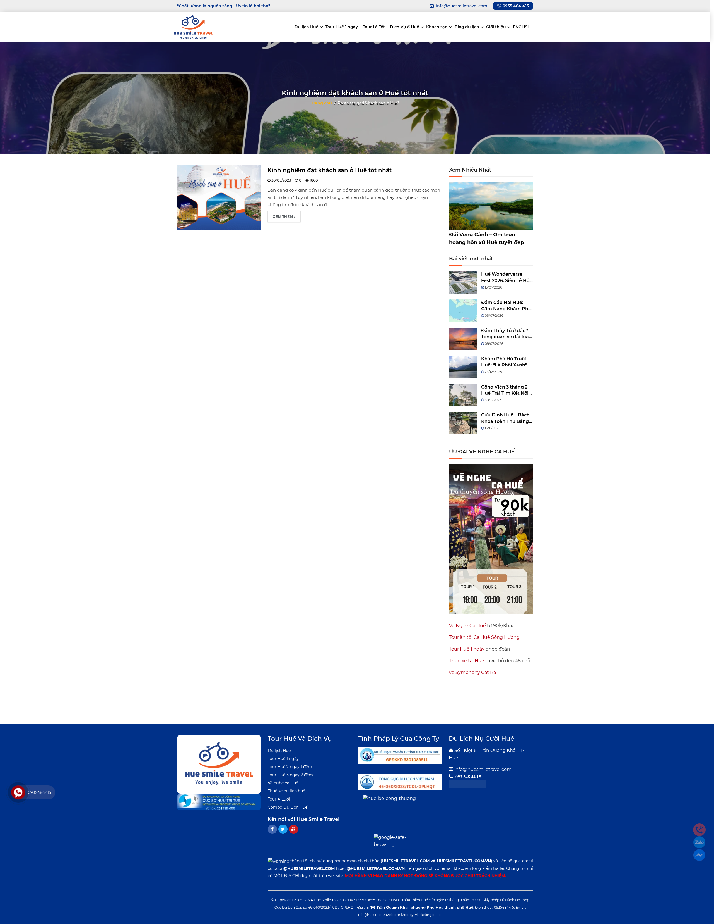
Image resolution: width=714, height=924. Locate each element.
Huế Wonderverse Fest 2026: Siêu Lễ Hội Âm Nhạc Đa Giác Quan (506, 278)
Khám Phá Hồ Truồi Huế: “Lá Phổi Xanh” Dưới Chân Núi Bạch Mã (504, 362)
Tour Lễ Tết (374, 26)
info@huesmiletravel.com (483, 769)
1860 (313, 180)
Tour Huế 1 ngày (341, 26)
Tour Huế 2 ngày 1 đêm (290, 766)
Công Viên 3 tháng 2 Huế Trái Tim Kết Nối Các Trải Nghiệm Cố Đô (505, 390)
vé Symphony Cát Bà (472, 672)
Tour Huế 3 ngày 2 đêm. (291, 774)
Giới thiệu (496, 26)
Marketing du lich (428, 915)
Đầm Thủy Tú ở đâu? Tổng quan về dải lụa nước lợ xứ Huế (505, 334)
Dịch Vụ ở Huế (404, 26)
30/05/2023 (281, 180)
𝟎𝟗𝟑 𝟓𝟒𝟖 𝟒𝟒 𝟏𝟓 (468, 776)
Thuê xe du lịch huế (286, 791)
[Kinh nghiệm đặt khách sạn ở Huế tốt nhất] (219, 197)
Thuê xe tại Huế (466, 660)
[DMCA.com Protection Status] (467, 784)
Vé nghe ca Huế (283, 782)
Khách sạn (437, 26)
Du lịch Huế (307, 26)
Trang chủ (321, 102)
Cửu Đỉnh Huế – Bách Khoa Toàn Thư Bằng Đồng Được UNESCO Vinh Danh (505, 418)
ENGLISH (521, 26)
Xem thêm (283, 217)
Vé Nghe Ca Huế (467, 625)
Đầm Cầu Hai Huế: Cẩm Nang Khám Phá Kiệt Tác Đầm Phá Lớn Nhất (506, 306)
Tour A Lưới (279, 799)
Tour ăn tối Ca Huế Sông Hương (484, 637)
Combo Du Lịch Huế (287, 807)
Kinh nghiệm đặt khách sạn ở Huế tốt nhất (329, 170)
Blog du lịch (467, 26)
